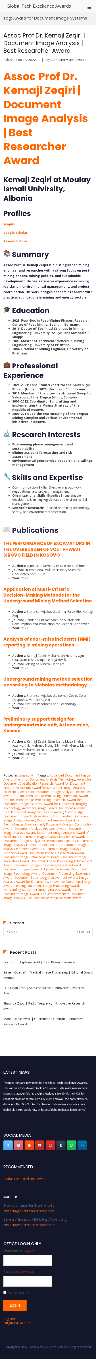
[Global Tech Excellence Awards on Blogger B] (29, 1145)
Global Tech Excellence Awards (39, 6)
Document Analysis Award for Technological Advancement (41, 822)
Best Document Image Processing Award (33, 812)
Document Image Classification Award (56, 853)
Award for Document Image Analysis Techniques (55, 792)
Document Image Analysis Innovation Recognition (47, 843)
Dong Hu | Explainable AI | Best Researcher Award (40, 962)
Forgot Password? (16, 1323)
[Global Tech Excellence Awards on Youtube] (39, 1145)
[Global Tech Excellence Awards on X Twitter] (8, 1145)
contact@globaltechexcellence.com (28, 1211)
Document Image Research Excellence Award (36, 869)
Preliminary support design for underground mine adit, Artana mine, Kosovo (46, 725)
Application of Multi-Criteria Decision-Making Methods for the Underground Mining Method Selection (47, 595)
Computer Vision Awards (68, 60)
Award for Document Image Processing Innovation (40, 796)
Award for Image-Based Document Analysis (54, 808)
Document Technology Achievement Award (45, 877)
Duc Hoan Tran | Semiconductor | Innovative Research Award (43, 990)
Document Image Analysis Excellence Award (52, 836)
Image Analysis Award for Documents (45, 879)
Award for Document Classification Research (47, 781)
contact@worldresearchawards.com (29, 1225)
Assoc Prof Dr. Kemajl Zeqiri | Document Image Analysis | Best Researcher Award (44, 43)
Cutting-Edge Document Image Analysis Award (43, 814)
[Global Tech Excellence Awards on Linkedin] (82, 1145)
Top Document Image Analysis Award (54, 898)
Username (19, 1250)
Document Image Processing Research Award (47, 865)
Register (9, 1319)
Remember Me (18, 1292)
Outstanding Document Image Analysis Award (36, 889)
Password (18, 1271)
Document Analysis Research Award (40, 828)
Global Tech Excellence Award (24, 1179)
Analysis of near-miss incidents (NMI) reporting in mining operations (47, 642)
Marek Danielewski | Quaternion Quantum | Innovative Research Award (43, 1021)
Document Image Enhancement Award (31, 857)
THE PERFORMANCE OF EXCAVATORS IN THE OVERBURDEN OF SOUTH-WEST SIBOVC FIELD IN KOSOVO (46, 549)
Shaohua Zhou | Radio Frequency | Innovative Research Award (44, 1006)
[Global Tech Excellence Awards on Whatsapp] (71, 1145)
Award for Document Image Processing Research (45, 798)
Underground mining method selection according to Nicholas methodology (48, 682)
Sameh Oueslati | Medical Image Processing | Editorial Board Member (48, 975)
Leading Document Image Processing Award (46, 885)
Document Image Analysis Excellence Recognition (39, 841)
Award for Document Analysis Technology (44, 779)
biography (26, 775)
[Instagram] (50, 1145)
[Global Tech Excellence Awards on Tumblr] (61, 1145)
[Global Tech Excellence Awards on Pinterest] (18, 1145)
